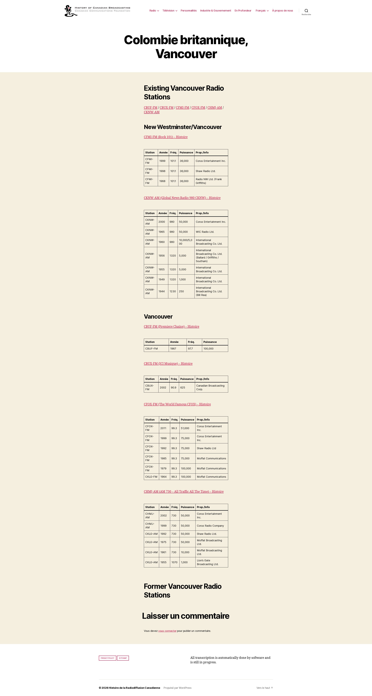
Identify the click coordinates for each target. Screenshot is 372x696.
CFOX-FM (198, 108)
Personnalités (189, 10)
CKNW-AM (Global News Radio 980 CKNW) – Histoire (182, 198)
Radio (153, 10)
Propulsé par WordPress (177, 687)
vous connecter (167, 630)
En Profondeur (243, 10)
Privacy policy (107, 658)
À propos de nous (282, 10)
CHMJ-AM (215, 108)
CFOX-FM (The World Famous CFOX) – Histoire (177, 404)
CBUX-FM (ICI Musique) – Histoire (168, 364)
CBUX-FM (167, 108)
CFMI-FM (182, 108)
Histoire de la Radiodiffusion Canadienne (134, 687)
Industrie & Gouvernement (215, 10)
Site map (123, 658)
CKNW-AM (152, 112)
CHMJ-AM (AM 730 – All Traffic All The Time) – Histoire (184, 492)
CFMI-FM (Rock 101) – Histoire (166, 137)
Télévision (168, 10)
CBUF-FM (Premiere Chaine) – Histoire (171, 327)
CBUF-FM (150, 108)
